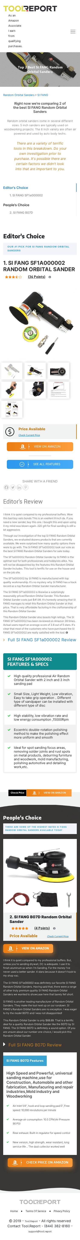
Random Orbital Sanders (19, 95)
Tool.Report (31, 1221)
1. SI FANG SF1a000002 (26, 195)
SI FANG (42, 95)
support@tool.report (40, 1231)
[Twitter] (13, 487)
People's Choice (16, 205)
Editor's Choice (15, 187)
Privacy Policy (62, 1211)
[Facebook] (6, 487)
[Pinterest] (25, 487)
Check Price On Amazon (47, 1162)
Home (14, 1211)
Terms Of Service (35, 1211)
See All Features (46, 464)
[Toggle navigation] (70, 31)
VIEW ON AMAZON (55, 792)
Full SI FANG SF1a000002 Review (42, 639)
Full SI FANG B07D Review (35, 1044)
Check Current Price (29, 435)
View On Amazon (47, 446)
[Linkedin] (19, 487)
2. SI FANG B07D (21, 212)
